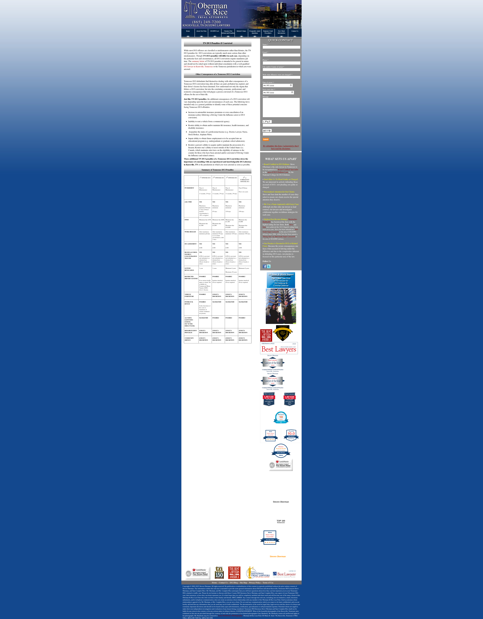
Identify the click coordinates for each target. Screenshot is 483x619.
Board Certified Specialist (288, 169)
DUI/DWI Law (214, 31)
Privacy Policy (255, 582)
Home (188, 31)
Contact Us (294, 31)
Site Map (243, 582)
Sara (264, 227)
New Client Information (281, 32)
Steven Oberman (278, 557)
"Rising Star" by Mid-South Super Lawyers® (279, 236)
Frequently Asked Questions (254, 32)
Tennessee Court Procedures (268, 32)
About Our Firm (201, 31)
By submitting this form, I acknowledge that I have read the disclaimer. (281, 147)
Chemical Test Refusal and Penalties (228, 32)
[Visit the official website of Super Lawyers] (277, 562)
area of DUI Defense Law (278, 172)
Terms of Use (268, 582)
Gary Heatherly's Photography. (230, 615)
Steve (291, 224)
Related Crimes (241, 31)
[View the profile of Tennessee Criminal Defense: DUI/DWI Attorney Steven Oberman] (281, 514)
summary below (198, 61)
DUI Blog (234, 582)
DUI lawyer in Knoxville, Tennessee (198, 66)
